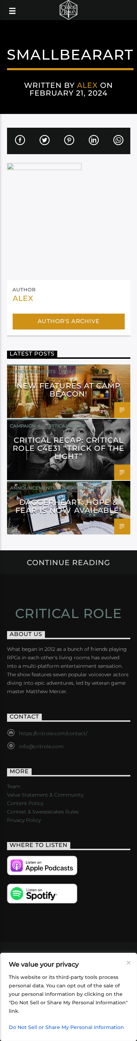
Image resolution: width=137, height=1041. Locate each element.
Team (13, 786)
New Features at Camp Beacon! (69, 389)
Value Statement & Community (45, 795)
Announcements (33, 371)
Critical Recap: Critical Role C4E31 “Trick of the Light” (68, 448)
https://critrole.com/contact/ (53, 733)
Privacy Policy (24, 820)
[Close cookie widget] (128, 962)
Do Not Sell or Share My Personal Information (66, 1027)
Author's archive (69, 321)
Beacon (72, 371)
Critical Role (68, 613)
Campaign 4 (25, 426)
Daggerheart (80, 488)
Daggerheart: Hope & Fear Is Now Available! (68, 506)
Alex (87, 85)
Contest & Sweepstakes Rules (43, 812)
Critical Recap (66, 426)
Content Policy (25, 803)
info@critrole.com (41, 746)
